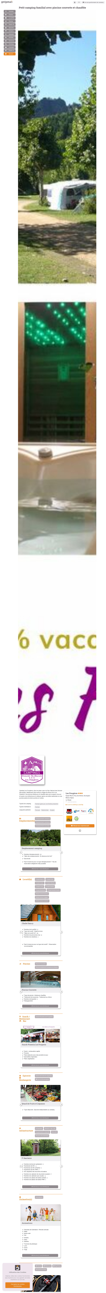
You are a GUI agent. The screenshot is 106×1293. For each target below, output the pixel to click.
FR (79, 2)
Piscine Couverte (41, 964)
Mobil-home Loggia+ (42, 897)
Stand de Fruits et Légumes (44, 1075)
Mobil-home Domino (42, 893)
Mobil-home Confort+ (42, 901)
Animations (39, 1197)
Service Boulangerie (43, 1079)
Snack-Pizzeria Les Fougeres (44, 1016)
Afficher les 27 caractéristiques (40, 1186)
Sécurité (54, 1132)
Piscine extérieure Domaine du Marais (47, 967)
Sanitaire (39, 1128)
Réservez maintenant (81, 826)
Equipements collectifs (42, 1132)
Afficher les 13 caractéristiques (40, 1255)
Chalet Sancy (40, 879)
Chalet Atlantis (50, 883)
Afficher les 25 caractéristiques (40, 953)
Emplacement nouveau (43, 826)
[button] (20, 852)
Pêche (39, 1266)
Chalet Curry (39, 886)
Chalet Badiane (40, 890)
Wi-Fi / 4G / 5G (50, 1128)
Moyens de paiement (42, 1135)
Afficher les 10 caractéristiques (40, 1006)
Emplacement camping (43, 818)
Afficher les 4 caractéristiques (40, 1118)
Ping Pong (57, 1266)
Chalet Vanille (50, 886)
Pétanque (48, 1266)
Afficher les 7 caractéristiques (40, 869)
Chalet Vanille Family (54, 890)
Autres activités (41, 1269)
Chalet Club (49, 879)
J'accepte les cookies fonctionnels (18, 1285)
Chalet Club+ (39, 883)
